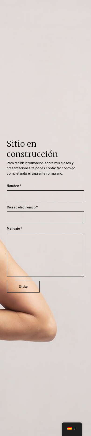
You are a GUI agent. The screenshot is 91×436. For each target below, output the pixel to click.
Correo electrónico (22, 207)
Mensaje (14, 228)
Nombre (14, 186)
